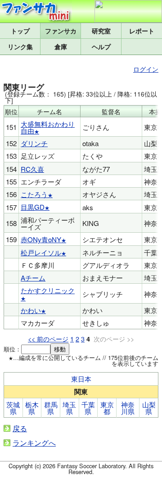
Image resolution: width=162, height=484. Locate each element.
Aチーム (33, 277)
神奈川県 (128, 408)
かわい (31, 310)
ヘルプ (101, 46)
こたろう (34, 194)
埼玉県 (69, 408)
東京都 (107, 408)
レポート (141, 30)
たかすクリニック (48, 290)
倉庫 (60, 46)
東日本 (81, 378)
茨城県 (13, 408)
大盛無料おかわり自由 (48, 127)
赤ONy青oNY (41, 239)
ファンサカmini (60, 30)
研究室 (101, 30)
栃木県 (32, 408)
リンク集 (20, 46)
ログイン (145, 69)
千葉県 (88, 408)
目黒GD (33, 207)
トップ (20, 30)
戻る (20, 428)
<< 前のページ (48, 338)
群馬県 (51, 408)
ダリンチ (34, 143)
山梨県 (149, 408)
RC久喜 (32, 169)
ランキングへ (34, 443)
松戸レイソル (41, 252)
